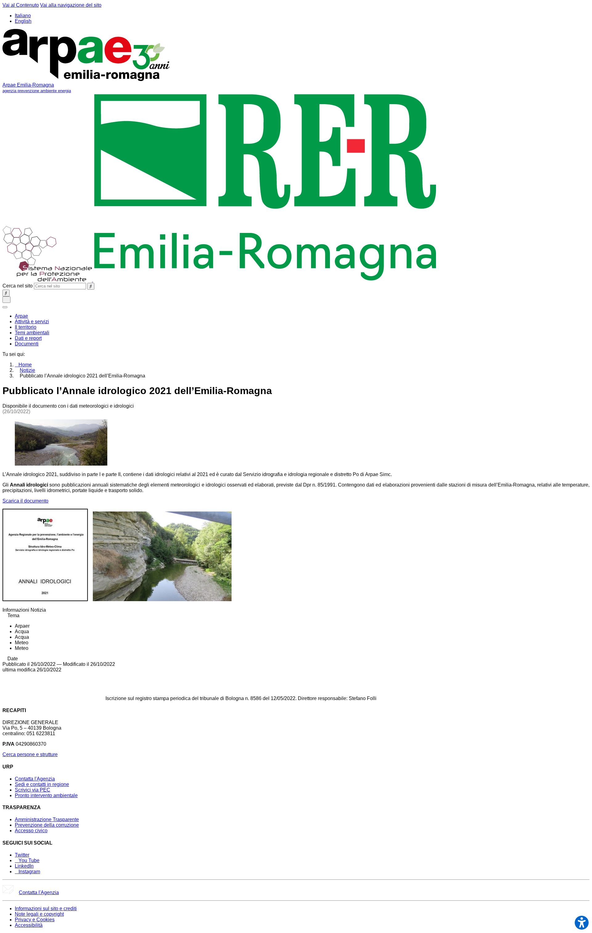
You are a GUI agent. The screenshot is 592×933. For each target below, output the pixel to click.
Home (25, 364)
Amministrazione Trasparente (47, 819)
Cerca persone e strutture (30, 754)
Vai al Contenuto (20, 5)
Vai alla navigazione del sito (70, 5)
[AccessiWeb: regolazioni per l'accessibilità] (581, 922)
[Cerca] (90, 286)
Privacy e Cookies (35, 919)
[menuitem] (21, 316)
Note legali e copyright (39, 914)
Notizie (27, 370)
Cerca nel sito (17, 285)
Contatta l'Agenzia (35, 778)
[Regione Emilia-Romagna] (265, 280)
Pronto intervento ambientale (46, 795)
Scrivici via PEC (32, 789)
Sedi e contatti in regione (42, 784)
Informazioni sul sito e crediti (46, 908)
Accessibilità (29, 925)
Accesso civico (31, 830)
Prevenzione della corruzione (47, 825)
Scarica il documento (25, 500)
